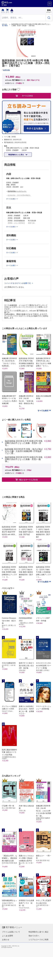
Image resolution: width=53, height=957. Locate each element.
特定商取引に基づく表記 (38, 932)
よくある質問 (7, 936)
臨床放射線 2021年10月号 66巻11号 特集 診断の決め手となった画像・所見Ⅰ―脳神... (24, 459)
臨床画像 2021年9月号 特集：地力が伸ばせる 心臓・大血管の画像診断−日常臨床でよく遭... (24, 451)
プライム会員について (11, 932)
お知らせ (5, 939)
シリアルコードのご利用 (38, 939)
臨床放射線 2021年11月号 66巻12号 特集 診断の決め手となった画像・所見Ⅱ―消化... (24, 443)
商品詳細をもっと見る (16, 155)
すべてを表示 (43, 411)
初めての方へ (34, 936)
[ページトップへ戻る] (49, 953)
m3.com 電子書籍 (5, 24)
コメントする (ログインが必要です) (17, 283)
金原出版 (6, 70)
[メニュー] (49, 4)
